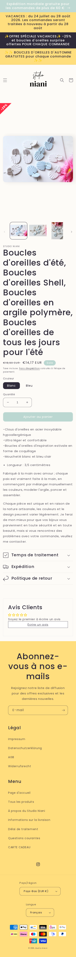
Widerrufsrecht (19, 766)
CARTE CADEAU (19, 847)
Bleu (29, 386)
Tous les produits (21, 802)
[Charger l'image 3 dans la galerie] (57, 230)
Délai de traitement (23, 829)
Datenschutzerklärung (25, 748)
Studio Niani (41, 948)
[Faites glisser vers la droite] (71, 231)
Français (36, 912)
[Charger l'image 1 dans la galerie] (18, 230)
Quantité (9, 394)
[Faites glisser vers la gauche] (4, 231)
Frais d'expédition (29, 368)
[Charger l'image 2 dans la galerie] (37, 230)
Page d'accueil (19, 793)
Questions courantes (24, 838)
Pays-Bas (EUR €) (36, 891)
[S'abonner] (63, 710)
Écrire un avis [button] (38, 624)
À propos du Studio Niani (26, 811)
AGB (11, 757)
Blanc (11, 386)
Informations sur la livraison (29, 820)
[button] (5, 80)
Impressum (16, 739)
